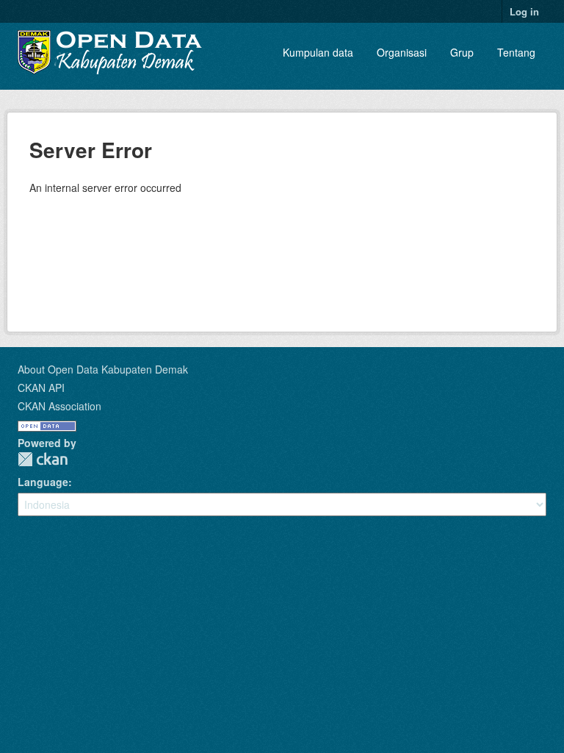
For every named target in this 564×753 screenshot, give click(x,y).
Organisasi (402, 52)
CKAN (43, 459)
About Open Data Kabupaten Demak (103, 369)
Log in (524, 11)
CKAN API (41, 387)
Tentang (516, 52)
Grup (462, 52)
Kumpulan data (318, 52)
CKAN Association (59, 406)
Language (43, 481)
